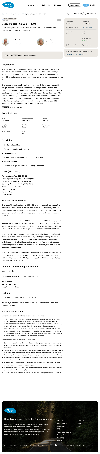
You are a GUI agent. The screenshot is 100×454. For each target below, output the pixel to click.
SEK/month (87, 27)
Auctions (31, 5)
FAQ (58, 429)
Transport (60, 435)
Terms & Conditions (64, 432)
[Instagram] (52, 445)
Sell (43, 5)
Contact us (61, 426)
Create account (75, 5)
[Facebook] (56, 445)
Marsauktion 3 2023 (20, 14)
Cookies (60, 440)
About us (60, 420)
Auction (11, 14)
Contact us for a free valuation (75, 54)
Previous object (75, 13)
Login (86, 5)
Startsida (4, 14)
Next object (91, 13)
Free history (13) (16, 107)
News (49, 5)
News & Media (62, 423)
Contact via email (16, 44)
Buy (38, 5)
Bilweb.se (57, 5)
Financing (60, 438)
